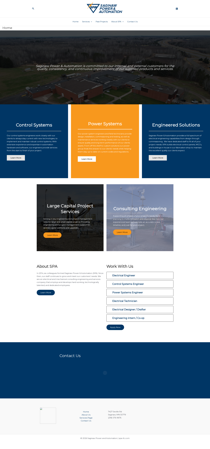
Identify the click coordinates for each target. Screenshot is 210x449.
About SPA (116, 21)
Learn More (52, 235)
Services (86, 21)
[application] (91, 21)
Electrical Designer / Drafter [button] (129, 309)
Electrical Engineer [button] (123, 275)
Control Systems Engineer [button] (128, 284)
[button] (33, 8)
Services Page (86, 418)
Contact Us (132, 21)
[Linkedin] (177, 9)
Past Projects (102, 21)
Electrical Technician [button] (124, 301)
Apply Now (115, 327)
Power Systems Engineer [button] (127, 292)
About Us (86, 415)
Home (76, 21)
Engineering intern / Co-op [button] (128, 318)
